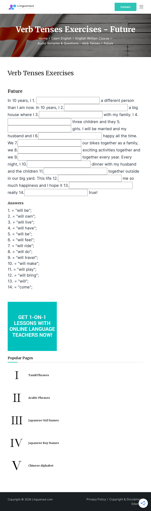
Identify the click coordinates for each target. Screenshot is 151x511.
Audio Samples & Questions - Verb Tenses (69, 43)
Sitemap (137, 504)
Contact (126, 6)
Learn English (61, 38)
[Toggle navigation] (141, 7)
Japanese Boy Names (43, 443)
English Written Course (92, 38)
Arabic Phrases (39, 398)
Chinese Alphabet (40, 465)
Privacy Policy (96, 499)
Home (43, 38)
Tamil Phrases (38, 375)
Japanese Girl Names (43, 420)
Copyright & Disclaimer (125, 499)
